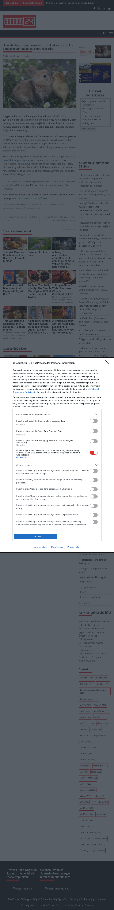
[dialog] (57, 455)
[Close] (108, 363)
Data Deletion (40, 547)
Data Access (57, 547)
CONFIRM (35, 536)
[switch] (94, 421)
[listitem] (57, 414)
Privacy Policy (73, 547)
